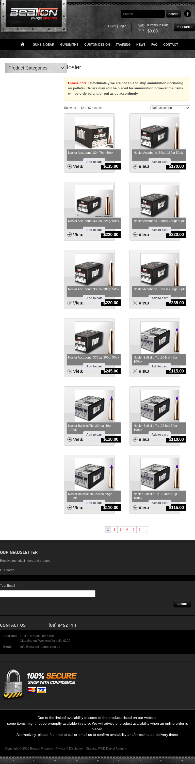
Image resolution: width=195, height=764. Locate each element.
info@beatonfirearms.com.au (40, 647)
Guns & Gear (43, 44)
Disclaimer (76, 748)
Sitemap (92, 748)
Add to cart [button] (94, 162)
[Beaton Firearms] (34, 17)
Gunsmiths (69, 44)
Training (123, 44)
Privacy (60, 748)
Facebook (187, 13)
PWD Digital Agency (112, 748)
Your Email (9, 585)
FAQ (154, 44)
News (140, 44)
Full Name (9, 570)
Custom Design (97, 44)
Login (122, 26)
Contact (170, 44)
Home (22, 44)
